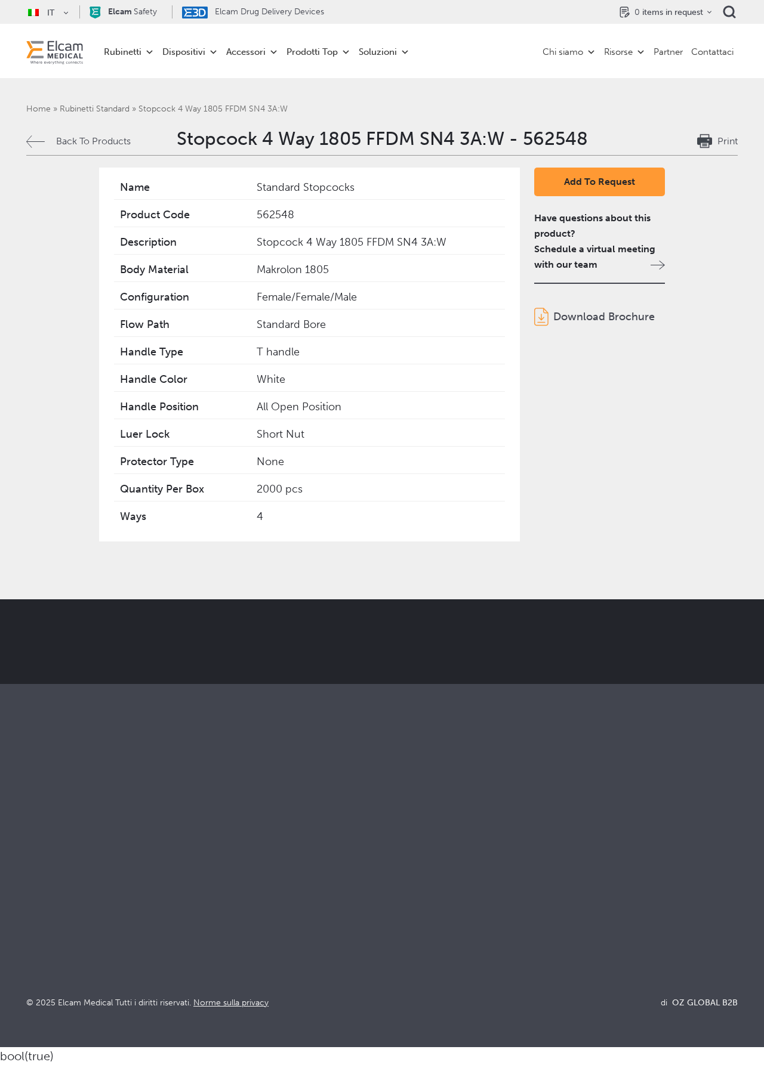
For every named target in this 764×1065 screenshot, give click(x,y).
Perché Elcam (412, 876)
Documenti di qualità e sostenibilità (635, 892)
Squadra (399, 940)
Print (727, 141)
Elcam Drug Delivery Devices (268, 12)
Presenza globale (418, 924)
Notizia (575, 940)
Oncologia (226, 924)
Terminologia (588, 908)
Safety (132, 12)
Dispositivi (183, 52)
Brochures (582, 876)
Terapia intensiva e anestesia (264, 876)
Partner (668, 52)
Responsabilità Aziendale (435, 908)
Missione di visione (422, 892)
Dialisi (217, 892)
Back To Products (93, 141)
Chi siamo (563, 52)
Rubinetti (122, 52)
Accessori (246, 52)
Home (38, 109)
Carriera (399, 956)
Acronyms (582, 924)
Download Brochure (604, 316)
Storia (394, 973)
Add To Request (599, 181)
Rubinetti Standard (95, 109)
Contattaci (712, 52)
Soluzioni (378, 52)
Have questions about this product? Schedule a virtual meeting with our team (594, 241)
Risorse (618, 52)
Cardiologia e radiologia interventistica (287, 908)
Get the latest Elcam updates (397, 684)
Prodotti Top (312, 52)
